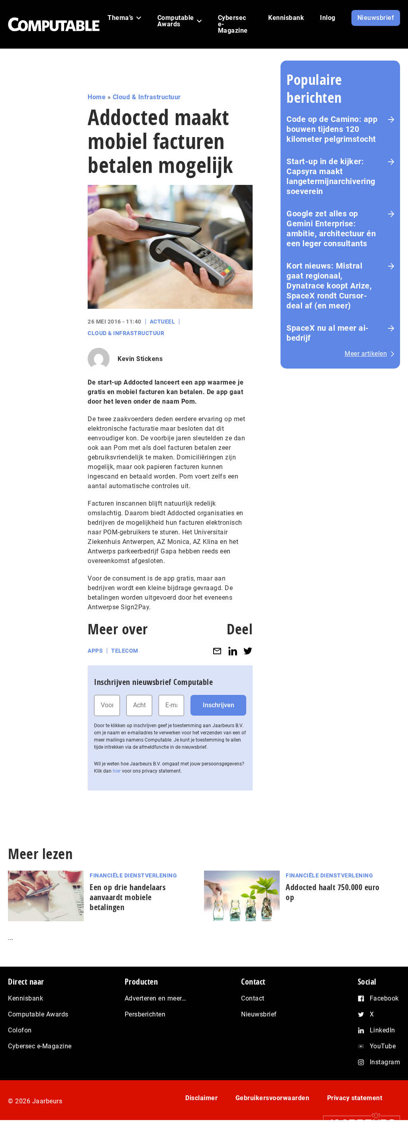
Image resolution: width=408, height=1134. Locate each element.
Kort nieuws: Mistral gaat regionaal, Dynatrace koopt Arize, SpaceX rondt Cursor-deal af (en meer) (329, 285)
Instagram (385, 1062)
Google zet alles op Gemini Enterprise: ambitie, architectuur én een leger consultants (331, 228)
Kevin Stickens (140, 359)
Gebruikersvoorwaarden (272, 1098)
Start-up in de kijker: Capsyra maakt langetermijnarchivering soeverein (330, 176)
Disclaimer (201, 1098)
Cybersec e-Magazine (40, 1046)
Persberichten (145, 1014)
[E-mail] (217, 651)
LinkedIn (382, 1030)
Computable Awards (38, 1014)
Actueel (162, 321)
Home (97, 97)
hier (117, 771)
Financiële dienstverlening (133, 875)
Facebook (384, 998)
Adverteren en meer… (155, 998)
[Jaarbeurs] (357, 1122)
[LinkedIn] (232, 651)
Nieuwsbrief (259, 1014)
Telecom (124, 650)
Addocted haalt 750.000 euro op (333, 892)
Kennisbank (25, 998)
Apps (95, 650)
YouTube (383, 1046)
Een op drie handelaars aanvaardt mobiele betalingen (127, 897)
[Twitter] (248, 651)
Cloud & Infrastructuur (147, 97)
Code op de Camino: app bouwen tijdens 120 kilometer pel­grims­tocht (331, 129)
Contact (253, 998)
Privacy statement (354, 1098)
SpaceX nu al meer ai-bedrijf (327, 333)
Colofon (20, 1030)
